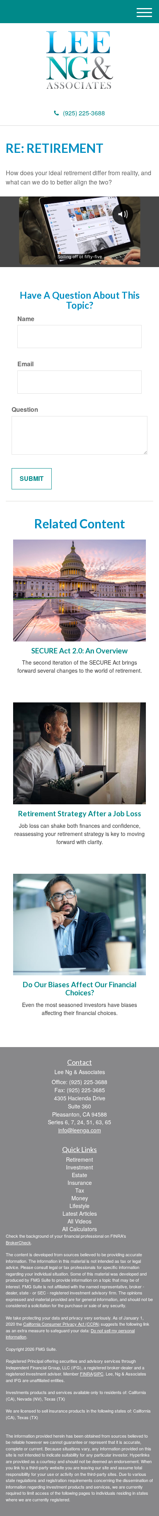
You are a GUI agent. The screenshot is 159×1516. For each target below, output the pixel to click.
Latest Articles (80, 1213)
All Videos (79, 1221)
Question (25, 409)
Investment (79, 1167)
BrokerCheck (18, 1242)
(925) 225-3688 (84, 112)
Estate (79, 1175)
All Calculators (79, 1229)
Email (25, 364)
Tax (79, 1190)
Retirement (79, 1159)
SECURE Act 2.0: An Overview (79, 650)
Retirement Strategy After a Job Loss (79, 813)
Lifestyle (79, 1206)
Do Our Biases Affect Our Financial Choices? (80, 988)
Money (79, 1198)
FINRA (86, 1373)
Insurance (80, 1182)
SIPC (98, 1373)
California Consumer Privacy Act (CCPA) (61, 1324)
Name (25, 319)
